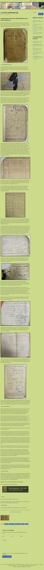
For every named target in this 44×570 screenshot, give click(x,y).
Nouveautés (41, 564)
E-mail (12, 536)
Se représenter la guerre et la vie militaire (22, 564)
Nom (3, 536)
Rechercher (34, 12)
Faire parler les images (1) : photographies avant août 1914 (27, 565)
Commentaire (4, 540)
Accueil (2, 564)
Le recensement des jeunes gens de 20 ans (38, 45)
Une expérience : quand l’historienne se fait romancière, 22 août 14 (38, 21)
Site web (21, 536)
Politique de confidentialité (12, 565)
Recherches (31, 564)
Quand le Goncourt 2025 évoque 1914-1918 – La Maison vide (38, 53)
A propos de (36, 564)
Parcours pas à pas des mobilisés (9, 564)
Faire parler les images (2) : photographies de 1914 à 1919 (22, 566)
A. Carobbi (3, 14)
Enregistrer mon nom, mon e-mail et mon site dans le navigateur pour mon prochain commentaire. (15, 554)
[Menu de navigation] (42, 1)
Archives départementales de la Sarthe (9, 502)
